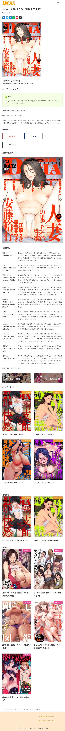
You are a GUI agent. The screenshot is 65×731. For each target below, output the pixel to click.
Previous (61, 199)
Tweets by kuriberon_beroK (46, 720)
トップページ (5, 709)
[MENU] (62, 3)
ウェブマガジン (8, 13)
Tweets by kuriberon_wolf (46, 716)
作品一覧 (12, 709)
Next (5, 199)
